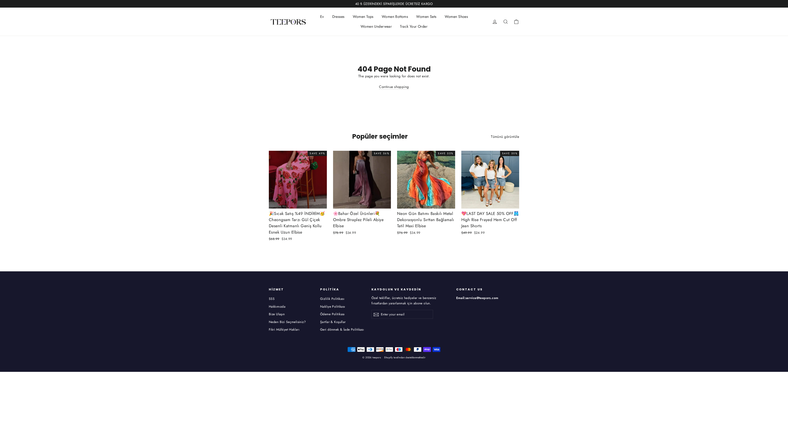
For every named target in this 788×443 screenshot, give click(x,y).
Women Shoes (456, 16)
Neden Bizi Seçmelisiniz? (287, 322)
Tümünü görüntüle (505, 136)
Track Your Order (413, 26)
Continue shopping (394, 86)
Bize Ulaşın (277, 314)
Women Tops (363, 16)
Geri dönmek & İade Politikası (342, 329)
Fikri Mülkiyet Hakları (284, 329)
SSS (272, 298)
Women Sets (426, 16)
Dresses (338, 16)
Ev (322, 16)
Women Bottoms (395, 16)
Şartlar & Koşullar (333, 322)
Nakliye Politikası (332, 306)
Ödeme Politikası (332, 314)
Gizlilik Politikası (332, 298)
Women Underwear (376, 26)
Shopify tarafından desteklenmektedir (404, 357)
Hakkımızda (277, 306)
